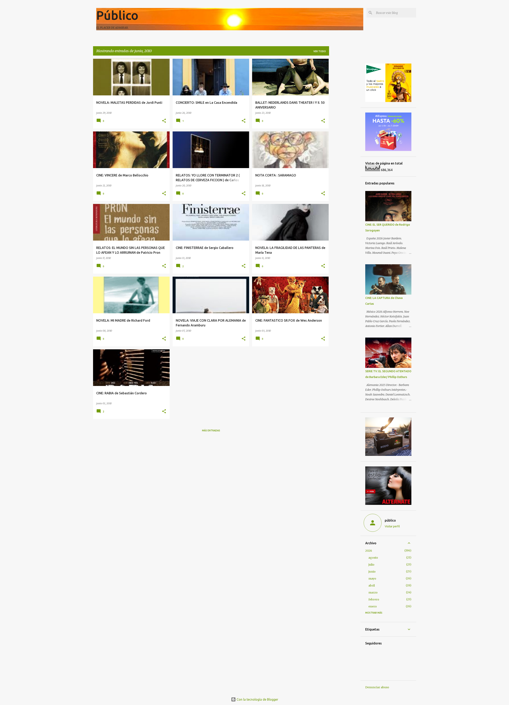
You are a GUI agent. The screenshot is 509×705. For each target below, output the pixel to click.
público (390, 520)
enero (372, 606)
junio (372, 571)
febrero (373, 599)
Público (117, 15)
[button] (164, 121)
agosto (373, 557)
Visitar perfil (392, 526)
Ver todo (319, 51)
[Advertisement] (344, 118)
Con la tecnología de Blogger (257, 699)
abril (371, 585)
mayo (372, 578)
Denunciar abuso (377, 687)
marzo (373, 592)
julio (371, 564)
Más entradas (211, 430)
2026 (368, 550)
